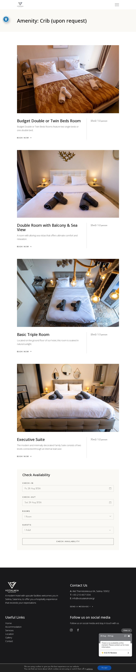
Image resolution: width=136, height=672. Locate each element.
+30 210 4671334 (82, 594)
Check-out (29, 497)
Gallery (8, 637)
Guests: (27, 525)
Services (9, 630)
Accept (104, 668)
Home (8, 623)
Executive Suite (31, 439)
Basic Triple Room (33, 334)
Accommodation (13, 626)
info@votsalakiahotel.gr (83, 598)
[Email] (129, 636)
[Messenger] (125, 636)
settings (89, 669)
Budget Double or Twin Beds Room (49, 120)
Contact (9, 641)
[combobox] (68, 516)
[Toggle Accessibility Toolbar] (6, 19)
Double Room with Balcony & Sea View (47, 227)
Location (9, 633)
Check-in (27, 483)
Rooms (26, 511)
